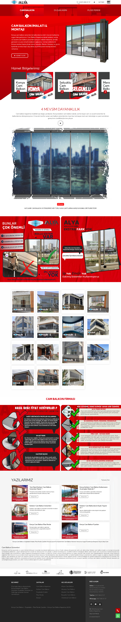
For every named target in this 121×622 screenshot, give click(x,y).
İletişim (101, 2)
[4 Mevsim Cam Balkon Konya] (23, 302)
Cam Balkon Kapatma (43, 586)
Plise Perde (40, 595)
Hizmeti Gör (20, 56)
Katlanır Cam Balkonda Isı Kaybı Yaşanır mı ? (83, 516)
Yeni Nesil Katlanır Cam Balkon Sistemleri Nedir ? (33, 497)
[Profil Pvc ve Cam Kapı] (98, 352)
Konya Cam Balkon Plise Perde (34, 532)
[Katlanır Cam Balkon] (73, 302)
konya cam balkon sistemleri (97, 558)
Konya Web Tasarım (95, 617)
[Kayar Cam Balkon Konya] (98, 302)
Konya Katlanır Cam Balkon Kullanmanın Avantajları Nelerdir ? (84, 497)
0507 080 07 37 (97, 595)
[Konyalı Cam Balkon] (73, 352)
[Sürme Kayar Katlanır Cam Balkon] (48, 377)
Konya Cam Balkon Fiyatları (83, 531)
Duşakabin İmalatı (42, 592)
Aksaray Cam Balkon (68, 589)
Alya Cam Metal (94, 613)
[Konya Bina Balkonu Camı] (23, 327)
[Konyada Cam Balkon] (48, 352)
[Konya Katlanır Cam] (23, 352)
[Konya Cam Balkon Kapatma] (19, 2)
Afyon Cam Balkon (67, 586)
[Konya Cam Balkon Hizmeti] (48, 327)
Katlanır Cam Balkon (42, 589)
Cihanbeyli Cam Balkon (68, 598)
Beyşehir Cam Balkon (68, 595)
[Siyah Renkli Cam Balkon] (23, 377)
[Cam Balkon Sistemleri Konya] (48, 302)
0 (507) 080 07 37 (84, 2)
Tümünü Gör (105, 480)
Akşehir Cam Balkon (67, 592)
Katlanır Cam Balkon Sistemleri (33, 514)
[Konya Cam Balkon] (98, 327)
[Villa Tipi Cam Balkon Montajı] (73, 377)
